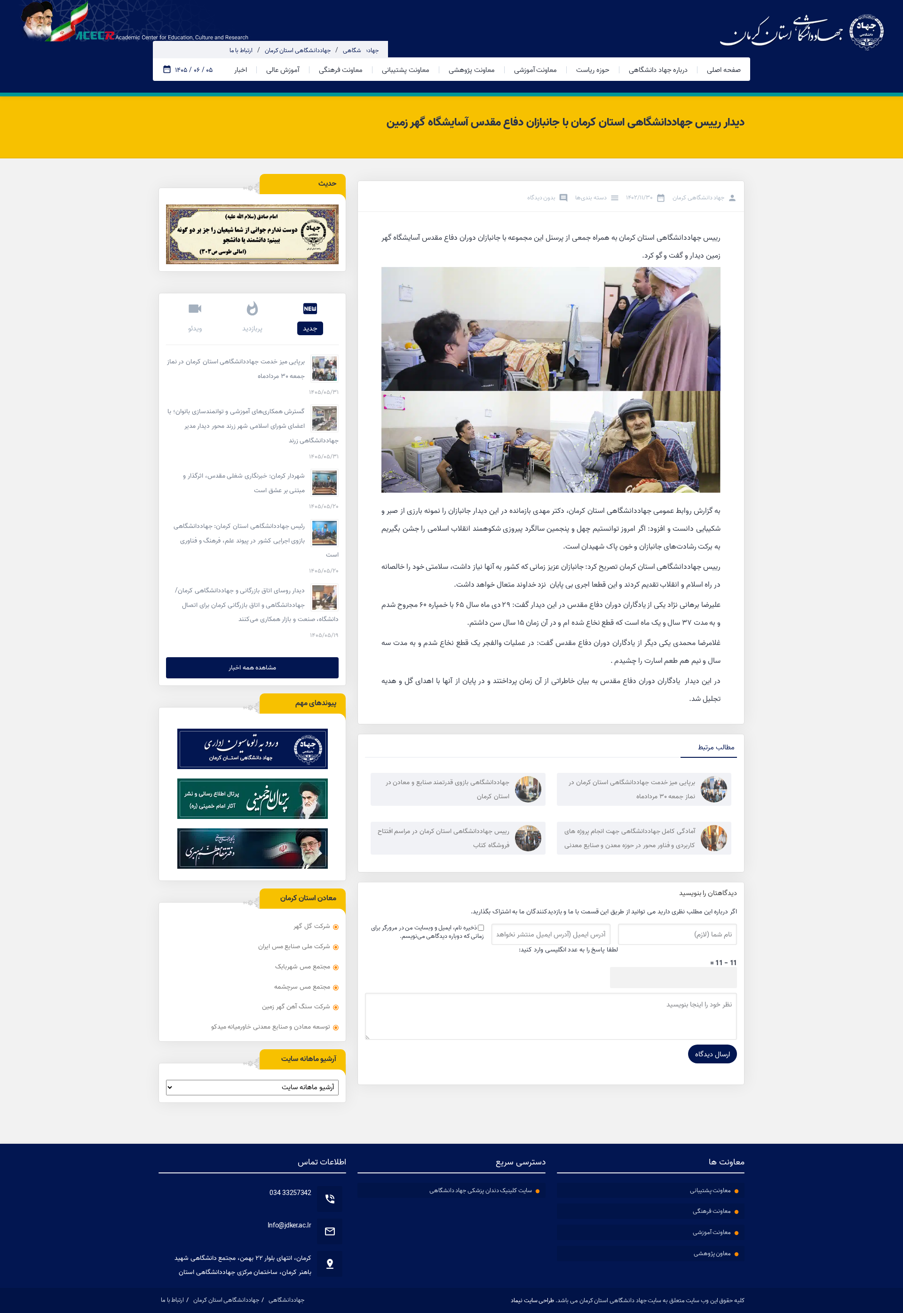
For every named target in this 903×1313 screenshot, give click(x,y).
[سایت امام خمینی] (253, 799)
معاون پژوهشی (712, 1253)
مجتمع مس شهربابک (302, 966)
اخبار (240, 69)
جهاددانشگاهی (361, 50)
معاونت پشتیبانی (405, 69)
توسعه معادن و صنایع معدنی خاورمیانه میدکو (270, 1026)
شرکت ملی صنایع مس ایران (294, 946)
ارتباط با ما (241, 50)
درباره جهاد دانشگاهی (658, 69)
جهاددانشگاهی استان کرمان (298, 50)
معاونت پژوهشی (472, 69)
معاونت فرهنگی (341, 69)
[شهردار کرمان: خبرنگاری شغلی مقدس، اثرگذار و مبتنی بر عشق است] (324, 483)
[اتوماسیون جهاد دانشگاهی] (253, 749)
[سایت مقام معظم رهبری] (253, 848)
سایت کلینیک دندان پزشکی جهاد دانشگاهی (480, 1190)
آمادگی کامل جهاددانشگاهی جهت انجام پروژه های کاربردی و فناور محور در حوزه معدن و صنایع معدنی (629, 838)
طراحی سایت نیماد (532, 1300)
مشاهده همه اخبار (252, 667)
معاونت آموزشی (535, 69)
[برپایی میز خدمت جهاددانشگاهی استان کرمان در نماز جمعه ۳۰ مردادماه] (324, 368)
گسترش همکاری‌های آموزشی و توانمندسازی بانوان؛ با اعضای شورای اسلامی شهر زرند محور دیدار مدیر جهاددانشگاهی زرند (253, 426)
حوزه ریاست (593, 69)
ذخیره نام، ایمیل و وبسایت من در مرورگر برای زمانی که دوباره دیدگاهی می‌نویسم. (427, 932)
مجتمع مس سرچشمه (302, 987)
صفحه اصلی (724, 69)
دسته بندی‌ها (591, 197)
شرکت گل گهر (311, 926)
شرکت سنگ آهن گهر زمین (296, 1006)
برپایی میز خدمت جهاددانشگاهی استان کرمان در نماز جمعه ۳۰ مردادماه (632, 789)
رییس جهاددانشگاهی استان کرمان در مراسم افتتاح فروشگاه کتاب (443, 838)
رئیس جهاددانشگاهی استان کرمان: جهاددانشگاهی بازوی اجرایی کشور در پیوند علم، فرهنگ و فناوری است (256, 540)
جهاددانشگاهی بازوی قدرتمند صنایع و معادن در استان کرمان (447, 789)
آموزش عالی (283, 69)
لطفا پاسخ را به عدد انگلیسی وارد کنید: (568, 949)
